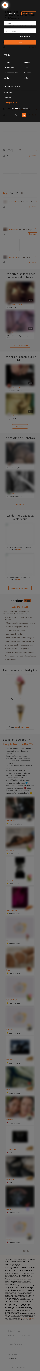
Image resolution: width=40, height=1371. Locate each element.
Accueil (7, 62)
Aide (26, 67)
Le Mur (6, 78)
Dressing (27, 62)
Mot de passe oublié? (28, 36)
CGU (26, 78)
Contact (27, 73)
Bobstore (7, 97)
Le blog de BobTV (11, 103)
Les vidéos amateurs (11, 73)
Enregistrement (29, 13)
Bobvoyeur (8, 92)
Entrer (20, 42)
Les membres (9, 67)
